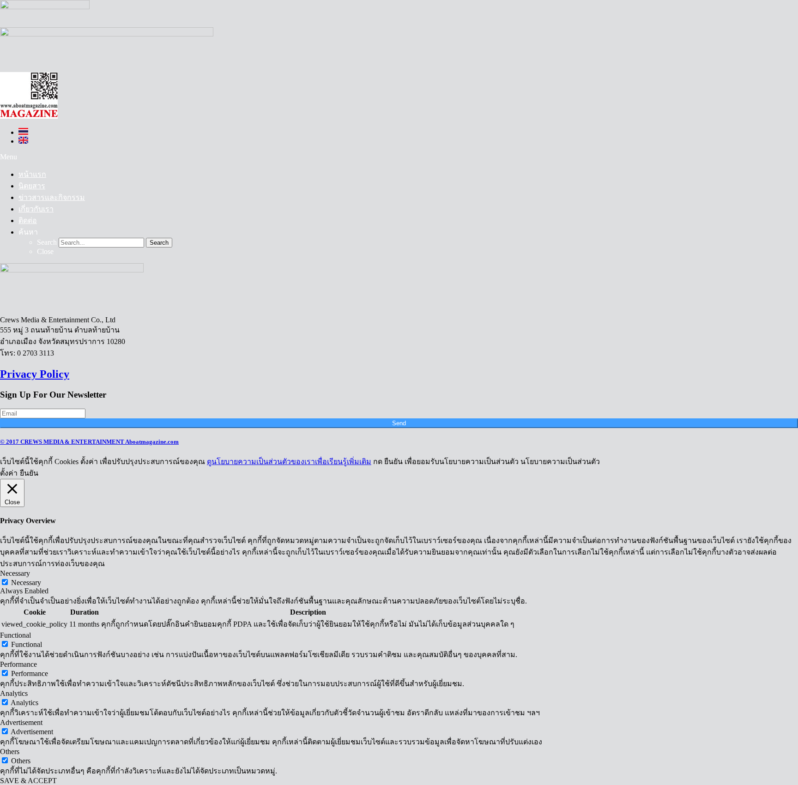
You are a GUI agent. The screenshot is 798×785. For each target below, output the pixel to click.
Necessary (26, 582)
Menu (8, 157)
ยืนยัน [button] (29, 473)
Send (399, 423)
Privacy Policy (34, 374)
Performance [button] (18, 664)
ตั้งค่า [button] (9, 473)
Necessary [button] (15, 573)
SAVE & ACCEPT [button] (28, 781)
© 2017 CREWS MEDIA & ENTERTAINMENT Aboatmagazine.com (89, 441)
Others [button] (9, 751)
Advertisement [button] (21, 722)
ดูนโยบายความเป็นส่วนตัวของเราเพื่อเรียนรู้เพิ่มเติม (289, 461)
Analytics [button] (14, 693)
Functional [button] (15, 635)
